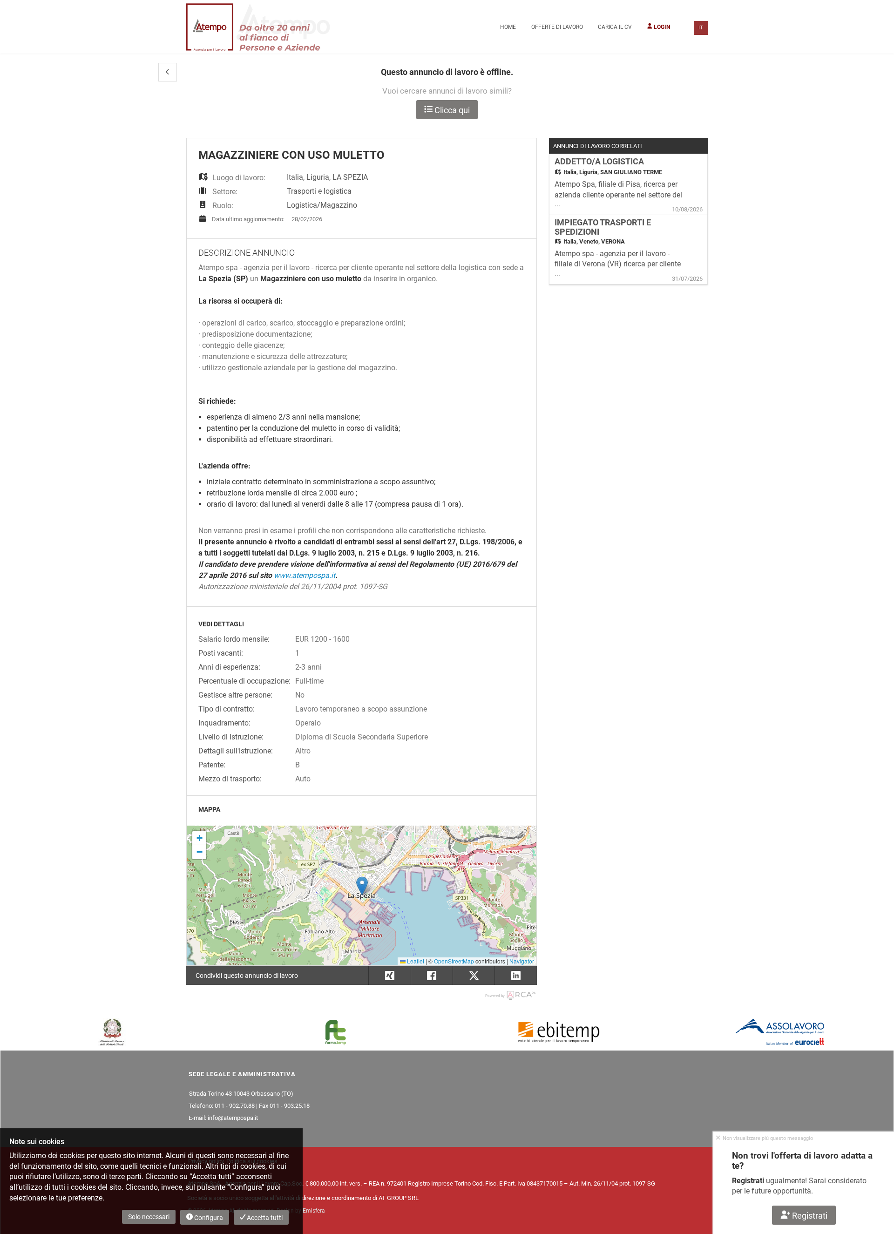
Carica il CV (615, 27)
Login (661, 27)
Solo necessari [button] (148, 1216)
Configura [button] (208, 1217)
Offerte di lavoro (557, 27)
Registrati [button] (809, 1215)
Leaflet (415, 961)
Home (508, 27)
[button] (167, 72)
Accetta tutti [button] (264, 1217)
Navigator (521, 961)
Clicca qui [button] (451, 110)
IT (700, 28)
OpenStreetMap (454, 961)
